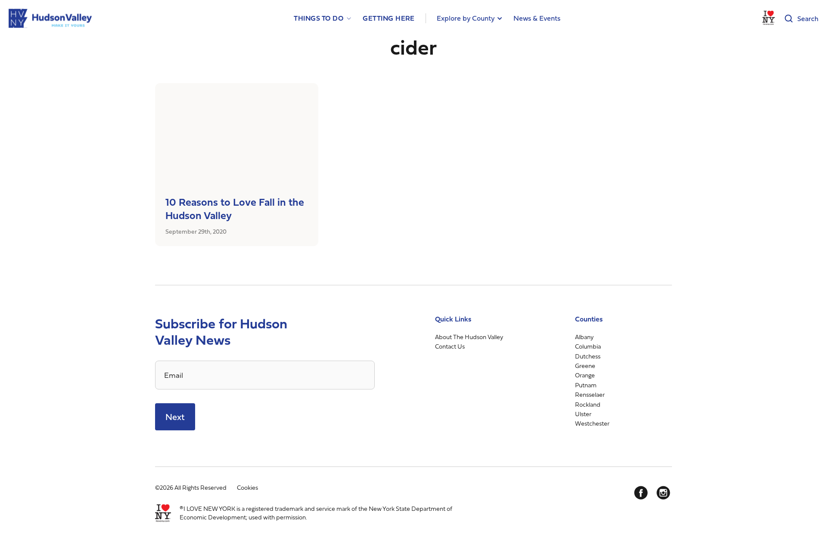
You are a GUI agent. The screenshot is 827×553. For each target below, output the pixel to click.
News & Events (536, 18)
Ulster (583, 413)
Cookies (247, 487)
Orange (585, 375)
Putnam (586, 384)
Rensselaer (590, 394)
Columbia (588, 346)
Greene (585, 365)
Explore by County (465, 18)
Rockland (587, 404)
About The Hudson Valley (469, 336)
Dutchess (587, 356)
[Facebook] (641, 492)
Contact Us (450, 346)
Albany (584, 336)
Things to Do (318, 18)
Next (175, 417)
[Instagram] (663, 492)
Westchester (592, 423)
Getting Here (389, 18)
